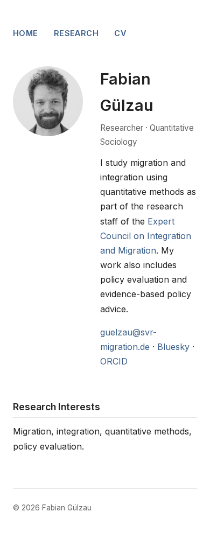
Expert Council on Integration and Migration (145, 236)
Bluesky (173, 346)
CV (120, 33)
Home (25, 33)
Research (76, 33)
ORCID (114, 361)
